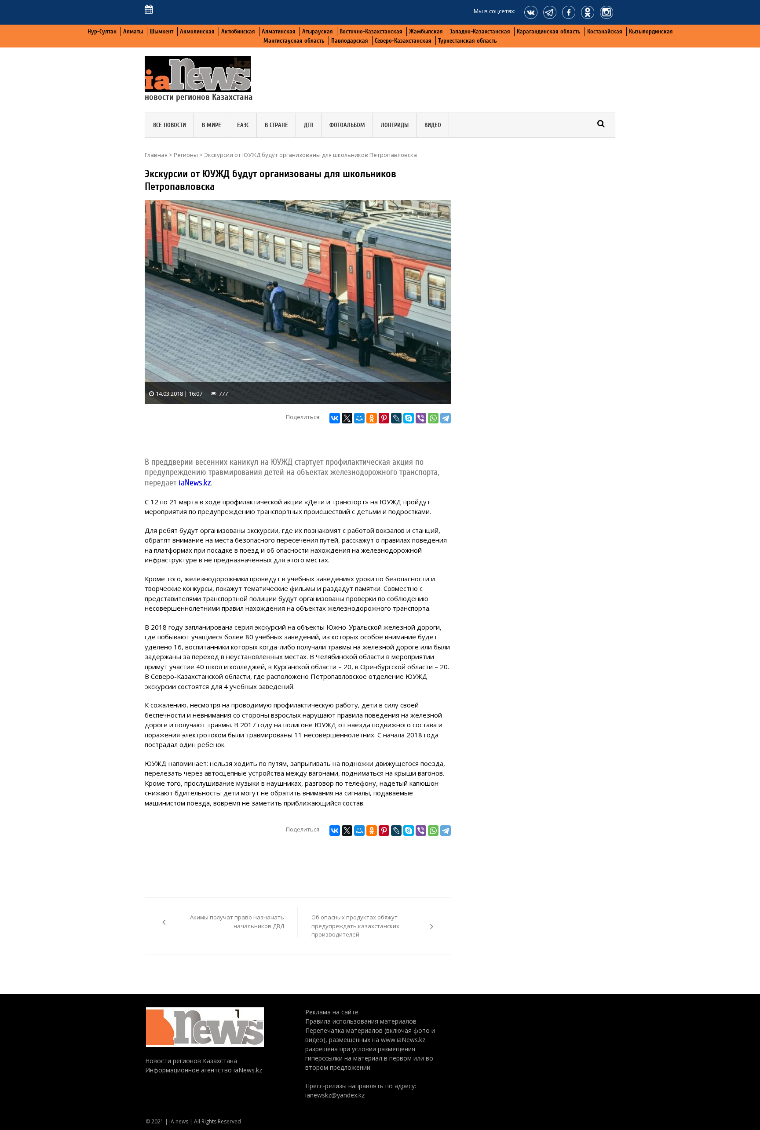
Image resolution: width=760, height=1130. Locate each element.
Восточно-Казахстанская (371, 31)
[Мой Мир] (359, 418)
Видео (432, 125)
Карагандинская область (549, 31)
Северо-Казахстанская (403, 40)
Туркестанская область (467, 40)
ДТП (309, 125)
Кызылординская (651, 31)
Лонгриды (395, 125)
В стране (276, 125)
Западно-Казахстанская (479, 31)
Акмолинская (197, 31)
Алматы (133, 31)
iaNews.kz (193, 483)
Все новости (169, 125)
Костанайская (604, 31)
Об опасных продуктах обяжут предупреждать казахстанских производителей (355, 925)
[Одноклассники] (371, 418)
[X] (347, 418)
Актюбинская (238, 31)
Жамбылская (426, 31)
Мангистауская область (294, 40)
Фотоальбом (347, 125)
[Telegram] (445, 418)
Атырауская (317, 31)
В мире (211, 125)
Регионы (186, 155)
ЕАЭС (243, 125)
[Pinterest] (384, 418)
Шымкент (161, 31)
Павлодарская (349, 40)
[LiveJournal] (396, 418)
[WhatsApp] (433, 418)
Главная (156, 155)
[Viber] (421, 418)
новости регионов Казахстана (199, 97)
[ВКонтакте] (334, 418)
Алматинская (279, 31)
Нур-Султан (102, 31)
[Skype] (408, 418)
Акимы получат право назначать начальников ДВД (237, 921)
